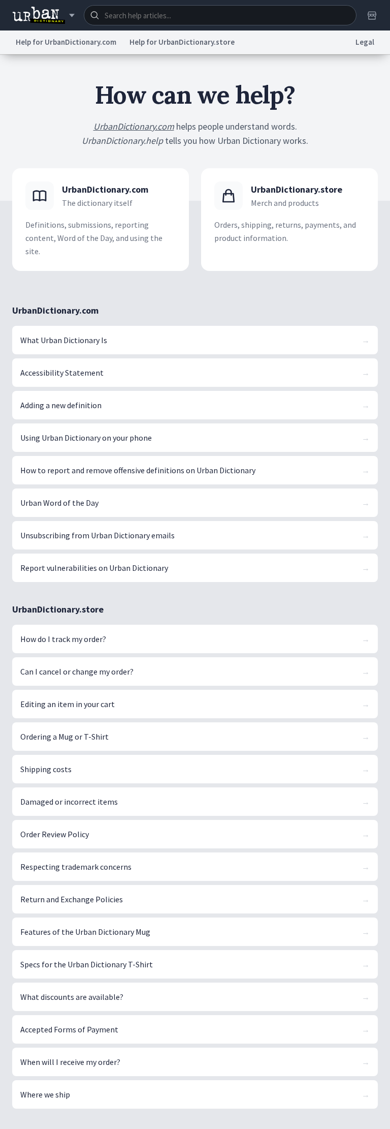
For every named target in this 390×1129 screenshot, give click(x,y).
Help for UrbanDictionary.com (66, 42)
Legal (364, 42)
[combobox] (220, 15)
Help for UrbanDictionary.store (182, 42)
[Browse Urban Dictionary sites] (43, 15)
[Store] (372, 15)
